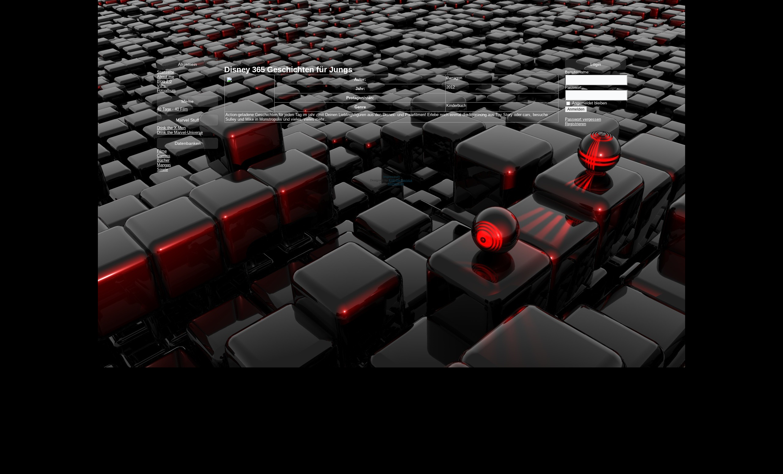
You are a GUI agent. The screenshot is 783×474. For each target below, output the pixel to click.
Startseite (165, 72)
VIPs (161, 86)
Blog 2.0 (164, 81)
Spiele (162, 169)
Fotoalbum (166, 90)
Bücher (163, 160)
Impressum (391, 177)
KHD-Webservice (400, 180)
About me (165, 76)
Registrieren (575, 124)
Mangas (164, 165)
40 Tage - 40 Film (172, 109)
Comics (163, 155)
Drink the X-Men (171, 128)
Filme (162, 151)
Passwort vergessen (583, 119)
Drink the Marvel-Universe (180, 132)
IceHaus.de (396, 183)
